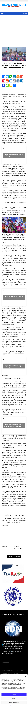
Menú (25, 14)
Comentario (6, 525)
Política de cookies (13, 706)
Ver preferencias (14, 702)
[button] (26, 676)
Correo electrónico (18, 547)
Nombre (5, 546)
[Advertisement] (14, 30)
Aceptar (14, 694)
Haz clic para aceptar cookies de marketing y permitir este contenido (14, 155)
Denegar (14, 698)
